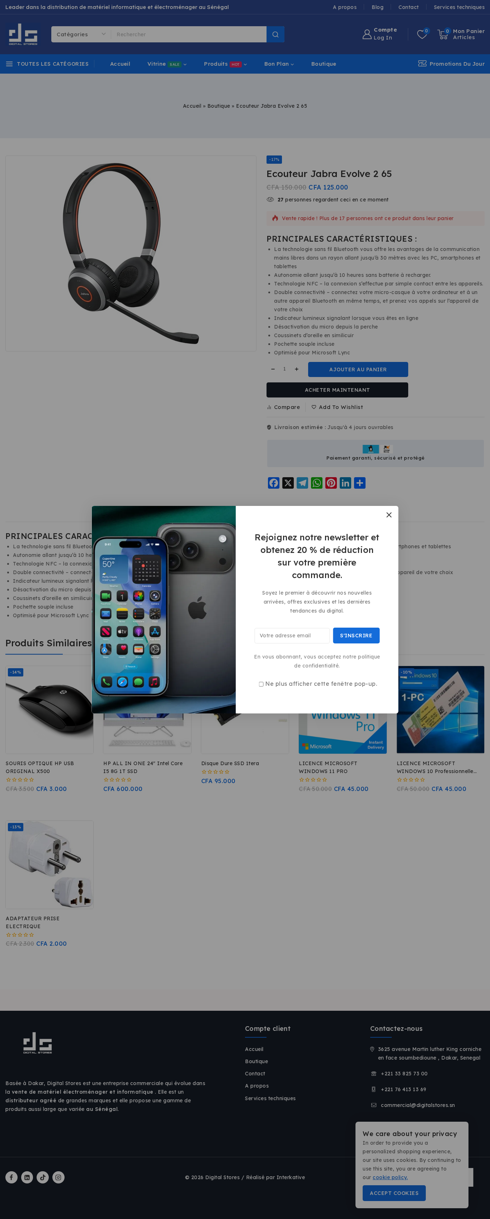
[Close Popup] (389, 515)
